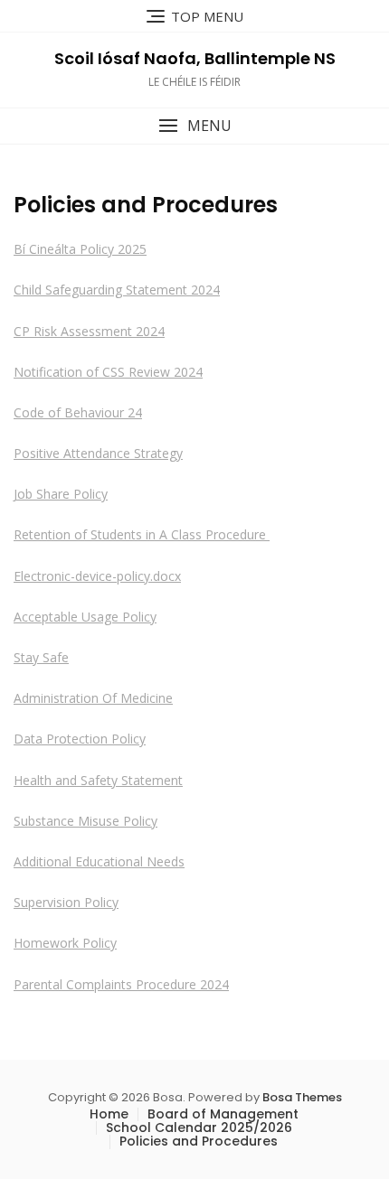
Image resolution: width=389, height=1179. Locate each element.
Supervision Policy (66, 902)
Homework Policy (65, 942)
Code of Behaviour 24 (78, 412)
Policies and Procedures (198, 1141)
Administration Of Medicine (93, 697)
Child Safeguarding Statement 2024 (117, 289)
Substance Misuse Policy (85, 820)
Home (109, 1114)
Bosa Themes (302, 1097)
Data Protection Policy (80, 738)
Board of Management (223, 1114)
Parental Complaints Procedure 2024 (121, 984)
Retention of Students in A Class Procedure (142, 534)
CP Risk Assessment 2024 (89, 331)
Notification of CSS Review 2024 (108, 371)
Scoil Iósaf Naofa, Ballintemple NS (195, 58)
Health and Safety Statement (98, 780)
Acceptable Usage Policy (85, 616)
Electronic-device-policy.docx (97, 576)
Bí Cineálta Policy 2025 (80, 248)
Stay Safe (41, 657)
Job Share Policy (61, 493)
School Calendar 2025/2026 (199, 1127)
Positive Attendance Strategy (98, 453)
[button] (194, 126)
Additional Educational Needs (99, 861)
